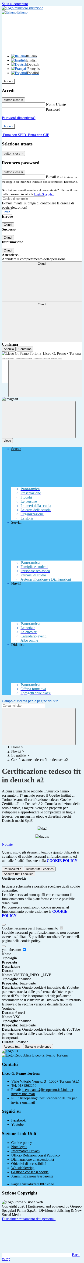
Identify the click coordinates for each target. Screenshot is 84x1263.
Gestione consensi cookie (30, 1172)
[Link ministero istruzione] (22, 8)
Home (15, 747)
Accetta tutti (18, 874)
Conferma (25, 349)
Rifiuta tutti (40, 869)
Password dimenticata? (18, 118)
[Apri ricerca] (45, 378)
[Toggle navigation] (39, 419)
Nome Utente (56, 105)
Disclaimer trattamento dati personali (29, 1219)
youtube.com (12, 950)
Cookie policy (21, 1143)
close (7, 440)
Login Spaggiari (44, 194)
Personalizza (12, 869)
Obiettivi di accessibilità (28, 1164)
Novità (16, 751)
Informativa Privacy (25, 1151)
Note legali (19, 1147)
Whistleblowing (23, 1168)
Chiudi (8, 225)
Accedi (8, 81)
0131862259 (27, 1085)
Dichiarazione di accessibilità (32, 1159)
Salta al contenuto (15, 4)
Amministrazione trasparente (32, 1176)
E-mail (51, 177)
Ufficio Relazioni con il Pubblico (35, 1155)
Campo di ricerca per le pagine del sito (30, 701)
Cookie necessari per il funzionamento (30, 928)
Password (53, 109)
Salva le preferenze (38, 1046)
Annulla (9, 349)
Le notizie (18, 755)
